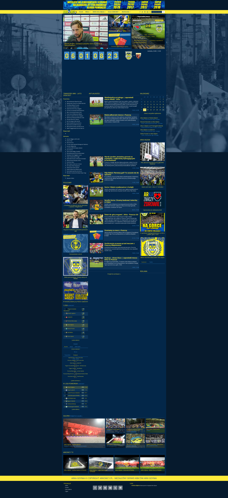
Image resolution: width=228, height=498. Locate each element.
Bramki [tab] (66, 346)
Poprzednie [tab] (67, 355)
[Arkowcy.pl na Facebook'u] (140, 12)
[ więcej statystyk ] (75, 349)
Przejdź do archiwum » (114, 274)
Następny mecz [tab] (155, 16)
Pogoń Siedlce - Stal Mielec (75, 368)
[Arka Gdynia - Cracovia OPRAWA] (126, 464)
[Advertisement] (97, 78)
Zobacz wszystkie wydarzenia (152, 113)
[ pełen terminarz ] (75, 380)
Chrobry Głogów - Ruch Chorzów (76, 360)
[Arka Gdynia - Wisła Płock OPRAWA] (152, 464)
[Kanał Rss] (150, 12)
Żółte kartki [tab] (77, 346)
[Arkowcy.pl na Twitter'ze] (142, 12)
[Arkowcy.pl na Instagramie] (145, 12)
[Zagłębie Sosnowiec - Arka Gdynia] (155, 440)
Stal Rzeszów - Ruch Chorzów (75, 357)
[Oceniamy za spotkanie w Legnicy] (120, 40)
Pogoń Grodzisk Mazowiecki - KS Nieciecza (75, 365)
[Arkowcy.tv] (147, 12)
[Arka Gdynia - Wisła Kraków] (155, 425)
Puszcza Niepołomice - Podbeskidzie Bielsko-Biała (75, 373)
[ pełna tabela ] (75, 340)
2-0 (148, 26)
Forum (81, 12)
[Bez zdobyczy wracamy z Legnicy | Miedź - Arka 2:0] (120, 23)
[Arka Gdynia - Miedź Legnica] (115, 425)
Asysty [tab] (71, 346)
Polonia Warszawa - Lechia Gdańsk (75, 371)
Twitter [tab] (151, 262)
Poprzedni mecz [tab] (144, 16)
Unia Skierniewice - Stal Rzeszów (76, 376)
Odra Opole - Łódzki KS (75, 363)
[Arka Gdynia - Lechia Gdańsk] (84, 433)
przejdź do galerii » (76, 416)
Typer (66, 491)
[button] (163, 12)
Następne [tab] (75, 355)
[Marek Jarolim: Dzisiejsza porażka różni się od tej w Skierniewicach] (85, 32)
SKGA (66, 485)
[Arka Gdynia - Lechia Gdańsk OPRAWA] (75, 464)
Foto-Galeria (68, 489)
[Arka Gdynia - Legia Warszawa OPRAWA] (101, 464)
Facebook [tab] (144, 262)
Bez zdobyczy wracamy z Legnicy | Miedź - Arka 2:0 (140, 41)
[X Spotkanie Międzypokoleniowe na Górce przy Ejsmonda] (135, 425)
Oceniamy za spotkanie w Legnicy (156, 41)
